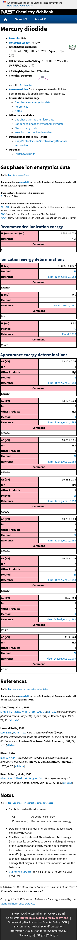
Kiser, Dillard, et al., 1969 (61, 619)
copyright (24, 182)
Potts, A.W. (19, 732)
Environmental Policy (26, 926)
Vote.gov (52, 935)
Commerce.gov (57, 930)
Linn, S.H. (6, 711)
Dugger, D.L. (36, 778)
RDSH (3, 217)
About (39, 19)
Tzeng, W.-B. (20, 711)
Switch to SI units (25, 154)
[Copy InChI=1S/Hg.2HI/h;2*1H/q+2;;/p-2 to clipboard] (12, 56)
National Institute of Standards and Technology (8, 12)
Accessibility (35, 913)
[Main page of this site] (5, 19)
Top (9, 174)
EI (75, 417)
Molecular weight (19, 42)
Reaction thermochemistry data (33, 132)
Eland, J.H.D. (8, 757)
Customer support (20, 871)
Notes (18, 111)
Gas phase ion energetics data (32, 102)
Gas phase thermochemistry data (34, 119)
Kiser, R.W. (6, 778)
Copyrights (12, 918)
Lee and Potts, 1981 (64, 305)
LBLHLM (5, 207)
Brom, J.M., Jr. (37, 711)
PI (75, 271)
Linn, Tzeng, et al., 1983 (62, 276)
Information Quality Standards (28, 930)
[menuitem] (5, 19)
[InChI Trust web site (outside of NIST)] (72, 49)
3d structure (27, 85)
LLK (2, 214)
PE (74, 300)
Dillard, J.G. (21, 778)
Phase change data (26, 128)
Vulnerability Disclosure (22, 922)
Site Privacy (19, 913)
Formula (14, 38)
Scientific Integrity (51, 926)
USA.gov (40, 935)
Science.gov (26, 935)
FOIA (65, 922)
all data (13, 720)
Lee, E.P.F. (6, 732)
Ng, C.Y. (51, 711)
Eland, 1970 (69, 334)
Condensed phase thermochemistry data (39, 124)
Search (20, 19)
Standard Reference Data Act (17, 903)
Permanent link (18, 89)
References (21, 106)
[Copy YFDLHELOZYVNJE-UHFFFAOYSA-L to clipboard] (32, 66)
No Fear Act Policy (49, 922)
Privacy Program (54, 913)
